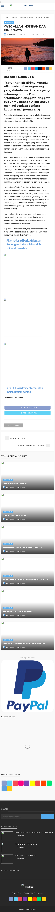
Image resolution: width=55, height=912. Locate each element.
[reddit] (43, 783)
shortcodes (38, 893)
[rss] (10, 789)
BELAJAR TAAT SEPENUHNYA (17, 611)
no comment (33, 34)
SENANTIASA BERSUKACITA (26, 844)
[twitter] (10, 783)
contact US (28, 893)
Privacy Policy (17, 893)
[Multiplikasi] (27, 886)
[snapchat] (32, 783)
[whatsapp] (49, 783)
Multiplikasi (11, 34)
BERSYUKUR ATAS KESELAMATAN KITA (22, 547)
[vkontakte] (4, 789)
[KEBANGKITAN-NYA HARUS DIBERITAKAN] (27, 636)
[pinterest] (15, 783)
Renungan (9, 22)
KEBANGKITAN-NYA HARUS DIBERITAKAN (24, 643)
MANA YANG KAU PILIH (14, 515)
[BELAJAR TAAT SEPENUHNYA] (27, 604)
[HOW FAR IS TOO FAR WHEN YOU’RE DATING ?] (7, 835)
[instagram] (26, 783)
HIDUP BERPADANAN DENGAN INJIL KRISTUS (25, 579)
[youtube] (38, 783)
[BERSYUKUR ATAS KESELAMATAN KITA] (27, 540)
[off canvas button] (2, 6)
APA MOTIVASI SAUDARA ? (25, 856)
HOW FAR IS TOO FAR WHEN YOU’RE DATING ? (34, 833)
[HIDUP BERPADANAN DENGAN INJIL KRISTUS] (27, 572)
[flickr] (21, 783)
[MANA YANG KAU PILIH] (27, 508)
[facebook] (4, 783)
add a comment (14, 425)
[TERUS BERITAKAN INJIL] (27, 476)
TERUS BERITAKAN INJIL (15, 483)
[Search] (51, 4)
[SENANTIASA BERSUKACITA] (7, 847)
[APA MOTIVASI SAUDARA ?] (7, 859)
